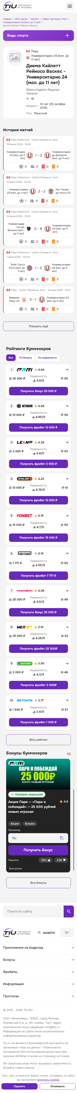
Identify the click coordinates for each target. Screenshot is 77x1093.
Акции (15, 823)
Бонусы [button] (9, 960)
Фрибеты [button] (10, 972)
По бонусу (25, 357)
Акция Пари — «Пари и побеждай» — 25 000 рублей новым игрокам (32, 807)
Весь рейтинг (38, 739)
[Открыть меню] (70, 6)
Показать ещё (38, 326)
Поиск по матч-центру (18, 921)
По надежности (47, 357)
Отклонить (58, 1086)
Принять (19, 1086)
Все (11, 357)
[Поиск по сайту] (69, 911)
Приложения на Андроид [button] (23, 947)
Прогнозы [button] (11, 996)
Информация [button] (13, 984)
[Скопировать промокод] (61, 838)
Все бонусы (38, 883)
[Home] (17, 932)
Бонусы (30, 823)
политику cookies (48, 1079)
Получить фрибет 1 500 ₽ (38, 722)
